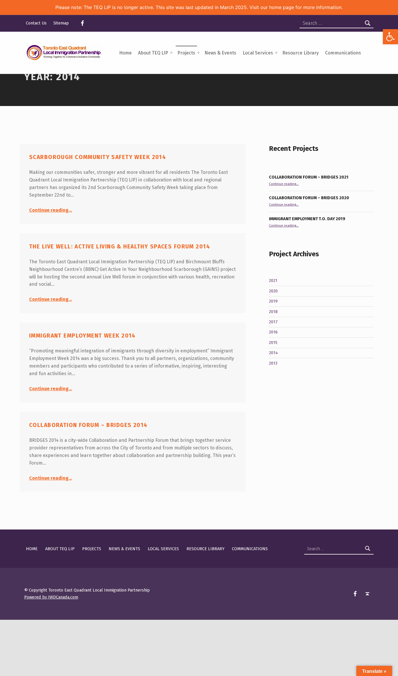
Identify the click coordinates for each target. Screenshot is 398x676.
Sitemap (61, 23)
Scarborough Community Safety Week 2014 (97, 157)
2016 (273, 332)
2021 (273, 280)
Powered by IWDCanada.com (51, 597)
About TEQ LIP (153, 53)
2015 (273, 342)
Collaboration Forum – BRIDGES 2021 (308, 177)
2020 (273, 291)
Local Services (258, 53)
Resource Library (300, 53)
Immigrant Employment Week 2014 (82, 335)
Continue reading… (50, 210)
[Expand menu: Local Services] (276, 52)
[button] (390, 36)
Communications (343, 53)
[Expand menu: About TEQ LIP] (171, 52)
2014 (273, 352)
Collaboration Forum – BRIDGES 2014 (88, 425)
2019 (273, 301)
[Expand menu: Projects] (198, 52)
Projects (186, 53)
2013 (273, 363)
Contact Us (36, 23)
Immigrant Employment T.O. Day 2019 (307, 218)
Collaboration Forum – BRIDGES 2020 (309, 197)
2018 (273, 311)
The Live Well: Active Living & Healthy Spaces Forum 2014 (119, 246)
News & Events (220, 53)
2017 (273, 321)
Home (125, 53)
